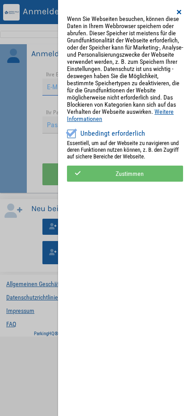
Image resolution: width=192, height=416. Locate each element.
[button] (179, 12)
